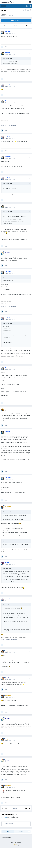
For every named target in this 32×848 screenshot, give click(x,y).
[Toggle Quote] (3, 58)
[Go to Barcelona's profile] (2, 32)
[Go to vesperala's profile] (2, 507)
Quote (6, 46)
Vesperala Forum (8, 2)
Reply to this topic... (9, 823)
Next (27, 25)
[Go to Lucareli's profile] (2, 85)
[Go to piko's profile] (2, 409)
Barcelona (4, 14)
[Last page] (30, 26)
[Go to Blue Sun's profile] (2, 563)
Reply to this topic (16, 20)
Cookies (19, 842)
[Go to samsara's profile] (2, 253)
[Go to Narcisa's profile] (2, 53)
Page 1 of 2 (16, 25)
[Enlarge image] (2, 89)
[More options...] (29, 32)
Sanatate (11, 15)
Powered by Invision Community (16, 845)
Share (8, 831)
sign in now (4, 817)
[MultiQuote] (2, 47)
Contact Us (13, 842)
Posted (10, 33)
